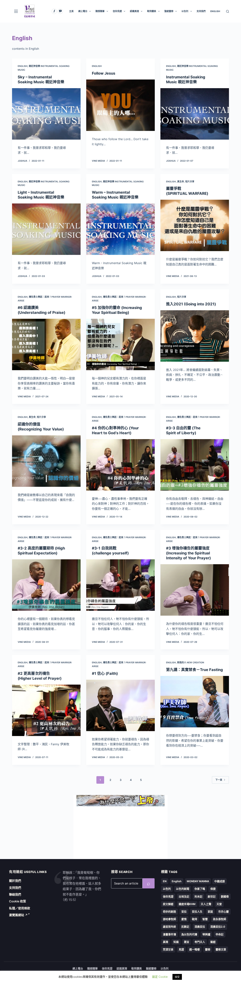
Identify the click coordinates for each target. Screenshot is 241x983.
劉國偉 (225, 896)
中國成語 (219, 881)
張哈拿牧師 (169, 919)
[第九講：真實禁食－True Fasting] (194, 701)
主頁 (71, 11)
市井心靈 (223, 911)
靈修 (207, 949)
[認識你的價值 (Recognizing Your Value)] (46, 461)
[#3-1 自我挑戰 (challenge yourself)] (120, 585)
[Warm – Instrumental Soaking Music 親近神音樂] (120, 229)
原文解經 (168, 904)
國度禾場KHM (187, 904)
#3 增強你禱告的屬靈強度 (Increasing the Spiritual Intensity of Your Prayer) (188, 553)
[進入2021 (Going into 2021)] (194, 336)
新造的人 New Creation (190, 662)
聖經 (213, 941)
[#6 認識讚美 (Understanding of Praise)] (46, 344)
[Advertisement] (120, 832)
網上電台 (82, 11)
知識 (176, 941)
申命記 (219, 934)
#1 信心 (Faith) (105, 673)
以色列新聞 (182, 888)
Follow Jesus (103, 73)
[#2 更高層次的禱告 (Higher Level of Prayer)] (46, 710)
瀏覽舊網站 (18, 915)
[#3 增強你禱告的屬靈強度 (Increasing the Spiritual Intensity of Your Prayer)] (194, 590)
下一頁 (218, 779)
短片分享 (189, 181)
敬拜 (194, 919)
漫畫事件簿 (169, 934)
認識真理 (134, 11)
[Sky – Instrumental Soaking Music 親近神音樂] (46, 114)
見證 (181, 949)
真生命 (180, 181)
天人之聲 (206, 904)
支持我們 (201, 11)
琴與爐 (206, 934)
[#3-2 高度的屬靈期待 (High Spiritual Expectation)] (46, 585)
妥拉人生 (197, 911)
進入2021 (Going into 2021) (191, 304)
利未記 (198, 896)
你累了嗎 (199, 888)
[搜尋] (227, 11)
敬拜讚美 (151, 11)
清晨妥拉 (199, 926)
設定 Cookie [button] (160, 976)
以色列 (185, 11)
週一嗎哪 (194, 949)
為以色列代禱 (189, 934)
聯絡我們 (15, 894)
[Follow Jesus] (120, 105)
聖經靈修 (168, 11)
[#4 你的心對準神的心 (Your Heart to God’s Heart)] (120, 465)
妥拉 (184, 911)
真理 (165, 941)
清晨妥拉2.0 (217, 926)
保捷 (213, 888)
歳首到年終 (169, 926)
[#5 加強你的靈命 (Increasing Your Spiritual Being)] (120, 344)
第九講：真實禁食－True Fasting (194, 669)
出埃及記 (184, 896)
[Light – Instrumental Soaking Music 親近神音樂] (46, 229)
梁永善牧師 (219, 919)
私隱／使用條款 (19, 908)
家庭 (210, 911)
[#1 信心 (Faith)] (120, 705)
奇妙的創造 (169, 911)
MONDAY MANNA (198, 881)
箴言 (186, 941)
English (22, 66)
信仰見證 (117, 11)
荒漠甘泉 (168, 949)
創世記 (212, 896)
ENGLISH (215, 11)
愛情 (184, 919)
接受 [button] (177, 976)
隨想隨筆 (99, 11)
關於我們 (15, 881)
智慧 (205, 919)
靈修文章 (221, 949)
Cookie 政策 (17, 901)
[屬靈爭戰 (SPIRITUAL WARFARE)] (194, 225)
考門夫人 (199, 941)
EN (164, 881)
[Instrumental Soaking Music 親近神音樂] (194, 114)
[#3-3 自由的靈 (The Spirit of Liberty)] (194, 465)
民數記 (185, 926)
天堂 (219, 904)
